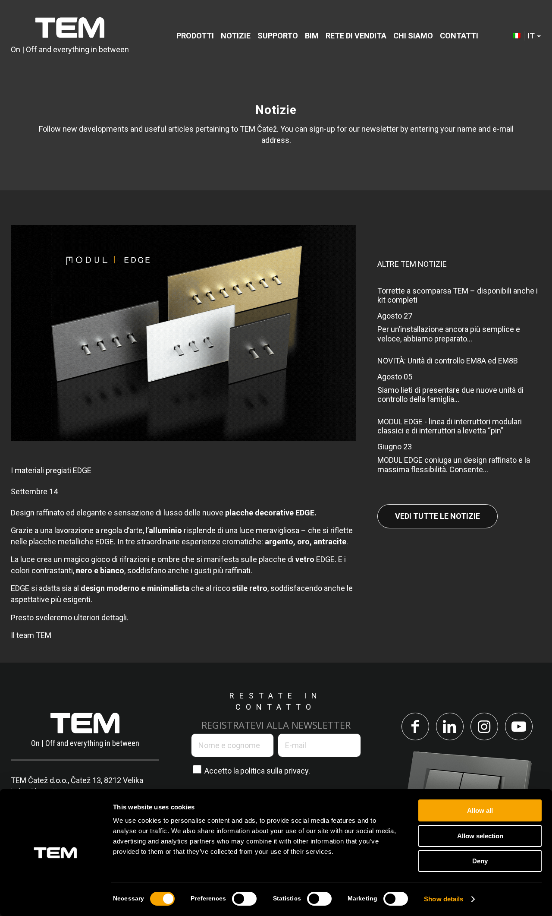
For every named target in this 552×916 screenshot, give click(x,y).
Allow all (480, 810)
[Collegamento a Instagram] (484, 726)
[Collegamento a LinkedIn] (450, 726)
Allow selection (480, 836)
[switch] (244, 899)
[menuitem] (195, 35)
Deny (480, 861)
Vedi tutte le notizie (437, 516)
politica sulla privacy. (275, 770)
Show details (443, 899)
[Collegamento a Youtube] (519, 726)
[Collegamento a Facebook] (415, 726)
